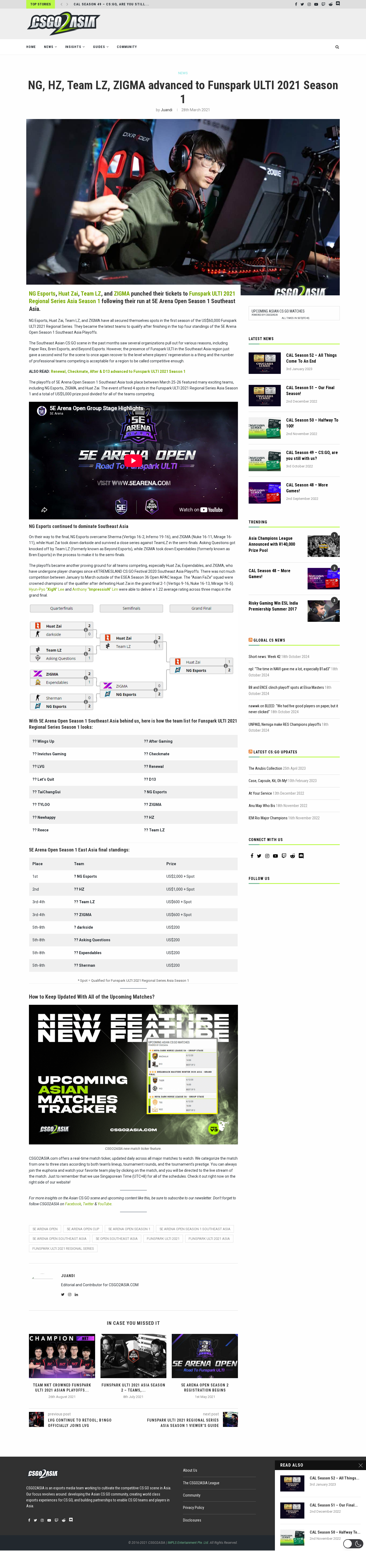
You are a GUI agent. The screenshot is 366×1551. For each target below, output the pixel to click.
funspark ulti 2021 (163, 1239)
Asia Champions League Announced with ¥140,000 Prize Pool (272, 544)
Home (31, 47)
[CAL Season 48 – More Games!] (265, 493)
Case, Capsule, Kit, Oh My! (268, 781)
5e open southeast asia (117, 1239)
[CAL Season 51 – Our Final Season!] (265, 395)
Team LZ (91, 293)
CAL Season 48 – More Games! (102, 4)
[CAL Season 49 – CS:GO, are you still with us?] (265, 460)
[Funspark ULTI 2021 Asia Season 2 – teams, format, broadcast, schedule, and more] (133, 1356)
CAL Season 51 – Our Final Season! (310, 390)
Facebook (73, 1204)
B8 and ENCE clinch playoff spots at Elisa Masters (286, 687)
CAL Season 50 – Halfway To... (335, 1532)
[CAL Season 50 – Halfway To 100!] (265, 428)
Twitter (88, 1204)
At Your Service (260, 793)
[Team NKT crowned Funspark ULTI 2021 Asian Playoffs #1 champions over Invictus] (62, 1356)
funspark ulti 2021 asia (209, 1239)
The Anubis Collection (265, 768)
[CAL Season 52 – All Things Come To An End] (265, 363)
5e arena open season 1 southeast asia (194, 1229)
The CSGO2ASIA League (201, 1483)
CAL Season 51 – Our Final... (334, 1505)
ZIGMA (122, 293)
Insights (73, 47)
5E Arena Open (45, 1229)
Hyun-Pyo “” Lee (46, 589)
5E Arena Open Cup (83, 1229)
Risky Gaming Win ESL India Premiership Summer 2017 (273, 606)
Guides (99, 47)
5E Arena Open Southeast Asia (59, 1239)
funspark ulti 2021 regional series (63, 1249)
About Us (190, 1470)
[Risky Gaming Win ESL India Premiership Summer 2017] (324, 611)
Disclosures (192, 1520)
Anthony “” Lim (95, 589)
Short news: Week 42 (265, 656)
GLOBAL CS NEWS (269, 640)
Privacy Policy (193, 1507)
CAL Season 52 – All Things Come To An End (311, 358)
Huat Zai (68, 293)
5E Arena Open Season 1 (129, 1229)
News (48, 47)
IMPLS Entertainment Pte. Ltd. (188, 1543)
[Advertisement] (242, 23)
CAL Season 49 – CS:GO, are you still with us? (312, 455)
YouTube (104, 1204)
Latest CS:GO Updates (275, 752)
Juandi (166, 110)
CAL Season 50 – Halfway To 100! (312, 423)
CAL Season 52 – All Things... (334, 1478)
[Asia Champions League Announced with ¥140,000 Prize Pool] (324, 546)
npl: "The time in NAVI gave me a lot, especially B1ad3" (289, 669)
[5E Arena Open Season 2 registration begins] (205, 1356)
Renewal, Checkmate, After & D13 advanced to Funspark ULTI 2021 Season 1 (117, 371)
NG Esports (42, 293)
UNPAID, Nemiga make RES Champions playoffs (285, 724)
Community (127, 47)
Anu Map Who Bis (262, 806)
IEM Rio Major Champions (268, 818)
